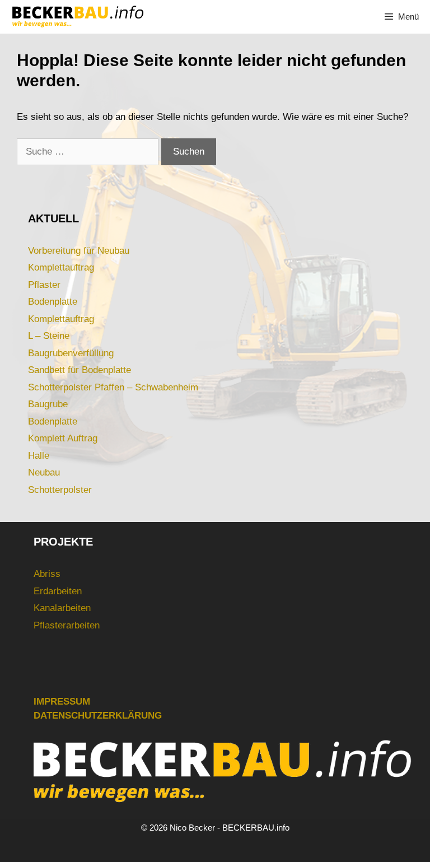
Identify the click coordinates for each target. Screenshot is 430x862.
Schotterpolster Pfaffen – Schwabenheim (113, 387)
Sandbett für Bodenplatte (79, 370)
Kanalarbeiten (62, 608)
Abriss (47, 574)
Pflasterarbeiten (67, 625)
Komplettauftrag (61, 267)
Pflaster (44, 284)
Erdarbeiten (58, 591)
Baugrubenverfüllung (71, 353)
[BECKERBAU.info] (77, 17)
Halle (38, 455)
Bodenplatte (52, 301)
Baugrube (48, 404)
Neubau (44, 472)
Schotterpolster (60, 489)
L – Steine (48, 335)
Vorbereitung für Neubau (78, 250)
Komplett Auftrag (62, 438)
